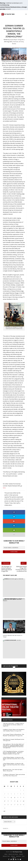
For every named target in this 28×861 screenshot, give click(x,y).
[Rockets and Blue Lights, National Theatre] (14, 588)
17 (4, 801)
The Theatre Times (17, 851)
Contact (14, 857)
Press (23, 856)
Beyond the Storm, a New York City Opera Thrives (12, 770)
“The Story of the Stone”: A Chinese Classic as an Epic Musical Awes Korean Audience (13, 724)
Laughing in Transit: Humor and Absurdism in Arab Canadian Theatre (13, 730)
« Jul (4, 811)
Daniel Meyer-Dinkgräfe (16, 39)
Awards (21, 854)
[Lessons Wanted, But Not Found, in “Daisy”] (14, 626)
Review (14, 43)
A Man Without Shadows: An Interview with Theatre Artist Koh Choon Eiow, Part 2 (13, 758)
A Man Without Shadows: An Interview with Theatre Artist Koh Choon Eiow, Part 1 (13, 764)
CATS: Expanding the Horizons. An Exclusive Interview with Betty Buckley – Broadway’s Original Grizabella (13, 753)
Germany (21, 41)
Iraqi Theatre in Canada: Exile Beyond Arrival (13, 739)
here (4, 488)
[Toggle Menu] (26, 14)
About (5, 854)
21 (17, 801)
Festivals (15, 41)
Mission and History (13, 854)
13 (14, 797)
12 (11, 797)
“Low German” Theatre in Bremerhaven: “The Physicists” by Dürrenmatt (13, 735)
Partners (13, 856)
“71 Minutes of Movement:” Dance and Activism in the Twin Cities (14, 775)
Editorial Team (6, 856)
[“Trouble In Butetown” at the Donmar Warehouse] (14, 649)
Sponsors (18, 856)
